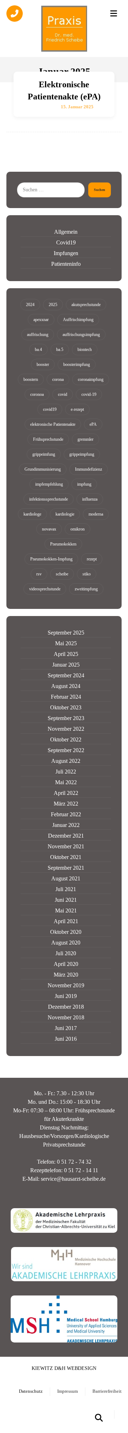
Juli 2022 (65, 772)
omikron (77, 529)
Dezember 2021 (66, 836)
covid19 (50, 409)
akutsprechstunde (86, 304)
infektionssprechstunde (48, 499)
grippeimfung (43, 454)
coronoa (37, 394)
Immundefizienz (88, 469)
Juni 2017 (66, 1028)
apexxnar (41, 319)
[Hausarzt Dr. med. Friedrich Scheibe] (64, 28)
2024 (30, 304)
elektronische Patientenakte (52, 424)
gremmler (86, 439)
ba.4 (38, 349)
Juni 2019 (66, 996)
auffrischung (37, 334)
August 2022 (65, 761)
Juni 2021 (66, 900)
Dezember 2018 (66, 1007)
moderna (96, 514)
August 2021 (65, 878)
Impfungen (66, 253)
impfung (84, 484)
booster (43, 364)
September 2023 (66, 718)
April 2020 (66, 964)
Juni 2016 (66, 1039)
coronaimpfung (90, 379)
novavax (49, 529)
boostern (30, 379)
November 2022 (66, 729)
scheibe (62, 573)
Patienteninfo (66, 264)
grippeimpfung (81, 454)
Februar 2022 (66, 814)
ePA (93, 424)
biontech (85, 349)
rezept (92, 559)
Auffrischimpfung (78, 319)
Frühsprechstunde (48, 439)
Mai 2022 (66, 782)
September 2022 (66, 750)
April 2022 (66, 793)
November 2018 (66, 1017)
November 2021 (66, 846)
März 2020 (66, 975)
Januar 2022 (66, 825)
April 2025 (66, 654)
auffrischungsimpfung (81, 334)
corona (58, 379)
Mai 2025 (66, 643)
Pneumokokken (63, 544)
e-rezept (77, 409)
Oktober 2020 (65, 932)
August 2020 (65, 943)
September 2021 (66, 868)
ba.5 (59, 349)
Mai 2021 (66, 910)
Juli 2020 (65, 953)
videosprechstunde (44, 588)
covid (62, 394)
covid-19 (88, 394)
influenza (89, 499)
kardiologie (64, 514)
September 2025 (66, 633)
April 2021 (66, 921)
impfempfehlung (49, 484)
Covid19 (66, 242)
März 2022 (66, 804)
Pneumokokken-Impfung (51, 559)
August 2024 (65, 686)
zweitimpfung (86, 588)
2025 (53, 304)
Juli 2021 (65, 889)
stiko (86, 573)
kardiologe (32, 514)
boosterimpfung (76, 364)
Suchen (99, 190)
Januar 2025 (66, 665)
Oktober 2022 (65, 739)
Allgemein (66, 232)
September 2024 (66, 675)
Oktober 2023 (65, 707)
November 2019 (66, 985)
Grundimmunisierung (43, 469)
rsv (39, 573)
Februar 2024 (66, 697)
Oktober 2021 (65, 857)
